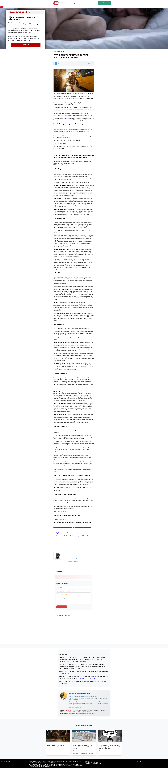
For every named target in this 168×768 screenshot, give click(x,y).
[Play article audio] (56, 63)
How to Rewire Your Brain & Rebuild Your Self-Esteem (55, 746)
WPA (84, 713)
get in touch (107, 645)
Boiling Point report (100, 710)
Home (54, 51)
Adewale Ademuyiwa (73, 558)
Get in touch (79, 3)
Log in (92, 3)
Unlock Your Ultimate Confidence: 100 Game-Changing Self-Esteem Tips (71, 535)
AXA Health (75, 713)
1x (91, 63)
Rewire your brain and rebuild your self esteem (64, 538)
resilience (64, 449)
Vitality (79, 713)
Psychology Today (68, 710)
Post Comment (61, 607)
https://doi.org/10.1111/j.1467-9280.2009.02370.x (74, 661)
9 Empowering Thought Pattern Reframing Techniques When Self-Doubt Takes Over (110, 747)
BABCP (74, 710)
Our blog (73, 3)
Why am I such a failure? (59, 519)
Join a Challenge (104, 3)
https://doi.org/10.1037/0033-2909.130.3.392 (89, 678)
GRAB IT (25, 45)
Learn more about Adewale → (75, 707)
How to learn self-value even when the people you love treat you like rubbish (72, 527)
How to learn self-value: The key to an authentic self (66, 530)
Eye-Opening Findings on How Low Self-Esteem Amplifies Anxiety (82, 747)
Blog (58, 51)
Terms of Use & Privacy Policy (134, 761)
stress (67, 118)
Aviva (71, 713)
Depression (61, 51)
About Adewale (86, 3)
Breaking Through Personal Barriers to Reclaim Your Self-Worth (69, 533)
